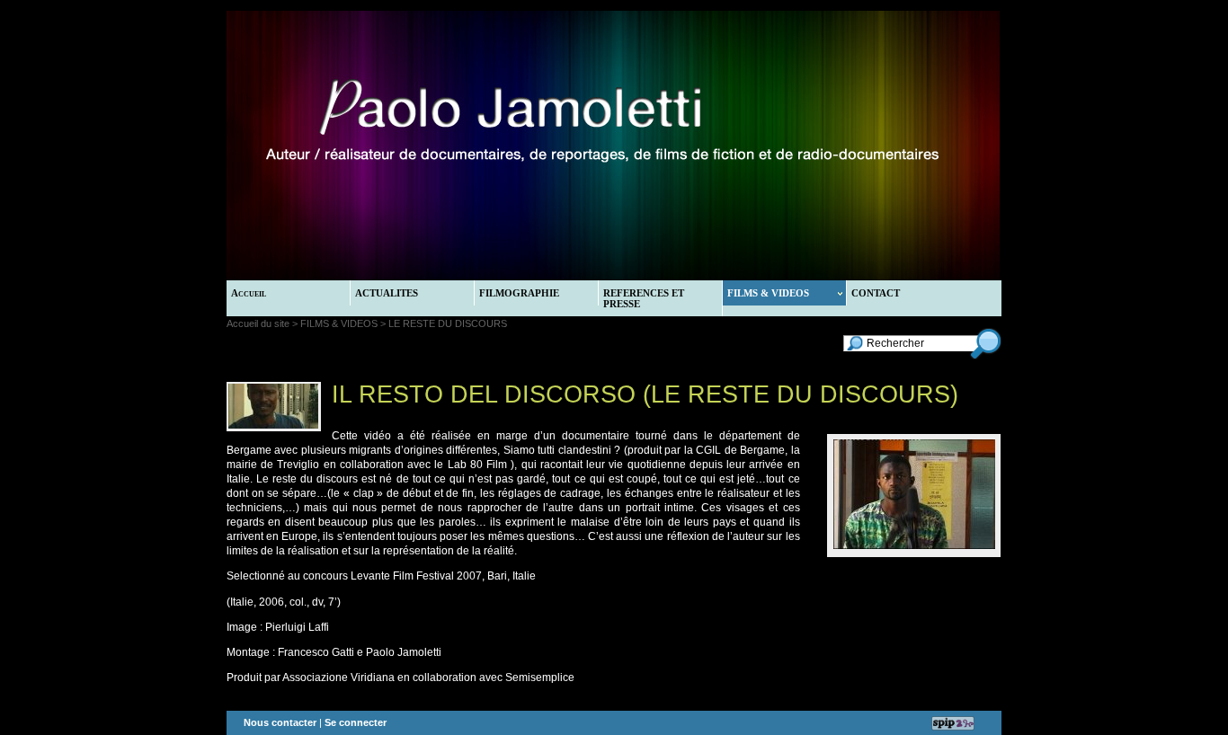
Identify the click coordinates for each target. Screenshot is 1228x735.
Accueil (248, 293)
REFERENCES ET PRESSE (643, 298)
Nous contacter (280, 722)
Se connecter (356, 722)
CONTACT (875, 293)
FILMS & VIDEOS (768, 293)
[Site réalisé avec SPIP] (952, 723)
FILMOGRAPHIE (519, 293)
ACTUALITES (386, 293)
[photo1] (914, 545)
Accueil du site (258, 323)
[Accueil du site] (498, 145)
